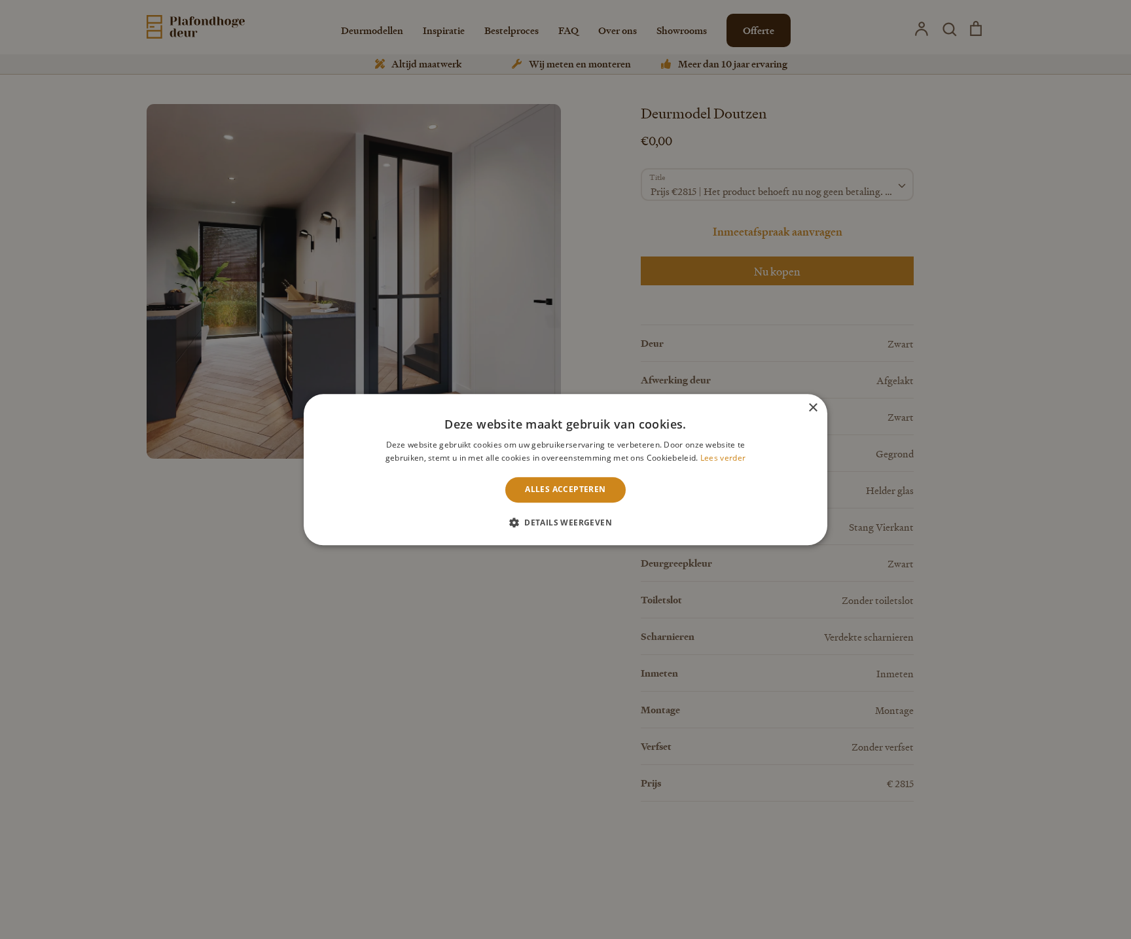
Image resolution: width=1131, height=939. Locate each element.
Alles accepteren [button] (565, 489)
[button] (565, 522)
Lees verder (722, 457)
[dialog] (565, 469)
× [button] (812, 408)
